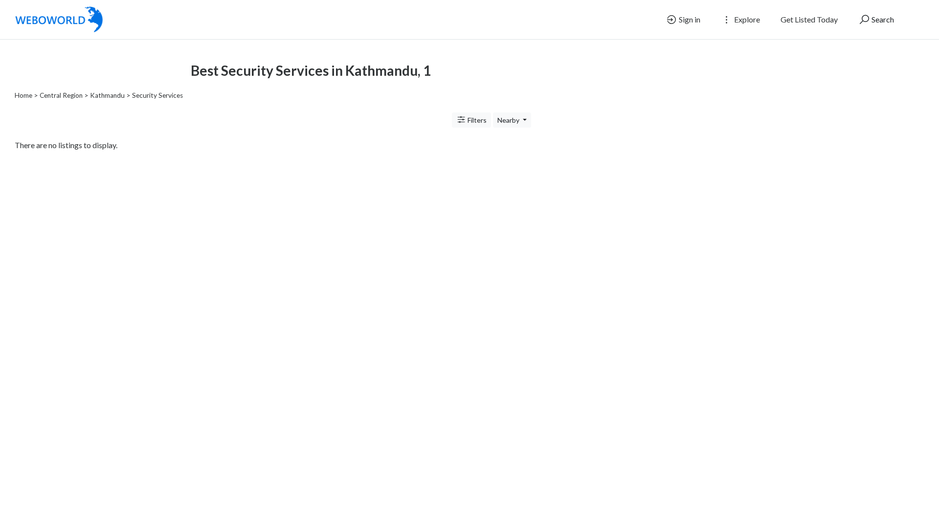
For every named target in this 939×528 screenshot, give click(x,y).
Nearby (509, 120)
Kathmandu (107, 95)
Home (23, 95)
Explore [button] (746, 19)
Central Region (61, 95)
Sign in (688, 19)
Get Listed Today (809, 19)
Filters (476, 120)
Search (882, 19)
